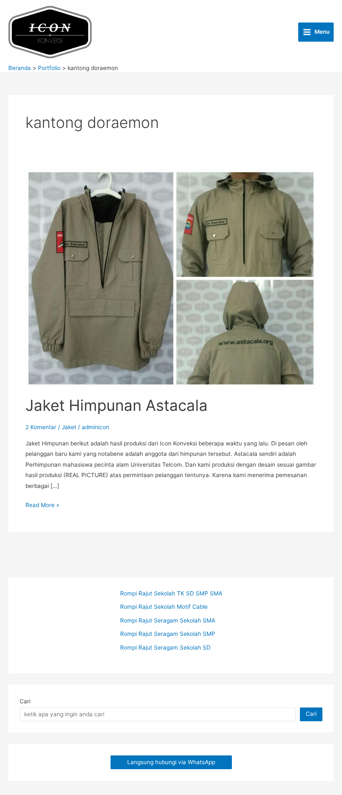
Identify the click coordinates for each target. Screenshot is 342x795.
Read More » (42, 505)
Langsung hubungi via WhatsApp (171, 762)
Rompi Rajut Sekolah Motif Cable (164, 606)
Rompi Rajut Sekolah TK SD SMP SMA (171, 593)
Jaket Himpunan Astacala (116, 405)
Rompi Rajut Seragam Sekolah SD (165, 647)
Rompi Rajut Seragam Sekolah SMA (167, 620)
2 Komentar (40, 427)
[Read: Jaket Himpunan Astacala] (171, 278)
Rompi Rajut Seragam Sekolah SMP (167, 633)
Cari (25, 701)
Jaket (69, 427)
